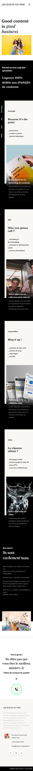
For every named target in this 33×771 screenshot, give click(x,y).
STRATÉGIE (1, 109)
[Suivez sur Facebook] (11, 753)
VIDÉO (1, 135)
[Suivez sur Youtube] (22, 753)
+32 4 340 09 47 (18, 742)
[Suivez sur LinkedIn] (16, 753)
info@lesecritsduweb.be (21, 746)
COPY (1, 127)
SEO (1, 118)
